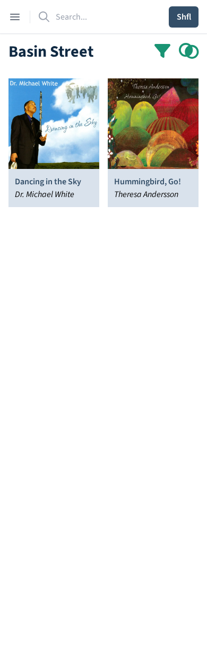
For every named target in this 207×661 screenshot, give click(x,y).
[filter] (162, 51)
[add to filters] (189, 51)
